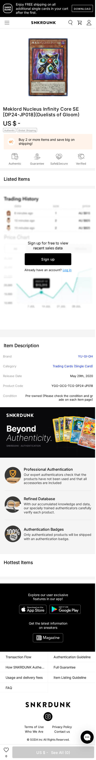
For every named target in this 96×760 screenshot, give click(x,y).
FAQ (9, 688)
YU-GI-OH (85, 356)
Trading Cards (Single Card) (73, 366)
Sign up (48, 259)
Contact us (62, 731)
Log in (67, 270)
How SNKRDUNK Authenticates (27, 667)
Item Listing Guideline (70, 677)
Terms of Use (34, 727)
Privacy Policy (62, 727)
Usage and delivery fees (24, 677)
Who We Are (34, 731)
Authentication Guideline (72, 657)
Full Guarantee (64, 667)
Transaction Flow (18, 657)
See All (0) (53, 752)
